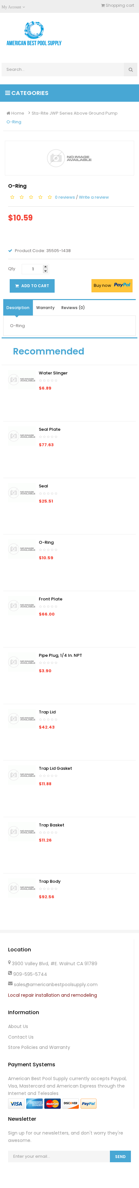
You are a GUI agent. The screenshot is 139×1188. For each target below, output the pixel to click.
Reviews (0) (73, 307)
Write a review (94, 197)
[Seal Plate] (22, 436)
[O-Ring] (22, 549)
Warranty (45, 307)
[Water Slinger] (22, 379)
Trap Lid (47, 712)
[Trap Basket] (22, 831)
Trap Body (50, 881)
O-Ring (13, 122)
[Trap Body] (22, 888)
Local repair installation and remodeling (52, 995)
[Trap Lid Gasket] (22, 775)
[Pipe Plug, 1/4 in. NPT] (22, 662)
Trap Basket (51, 825)
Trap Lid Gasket (55, 768)
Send (120, 1156)
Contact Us (21, 1037)
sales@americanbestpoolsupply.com (56, 984)
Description (17, 307)
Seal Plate (49, 429)
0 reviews (65, 197)
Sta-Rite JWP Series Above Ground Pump (75, 113)
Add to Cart (34, 285)
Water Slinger (53, 373)
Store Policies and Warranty (39, 1047)
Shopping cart (119, 5)
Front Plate (50, 599)
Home (17, 113)
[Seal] (22, 492)
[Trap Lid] (22, 718)
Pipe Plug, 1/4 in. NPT (60, 655)
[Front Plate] (22, 605)
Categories (29, 93)
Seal (43, 486)
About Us (18, 1026)
